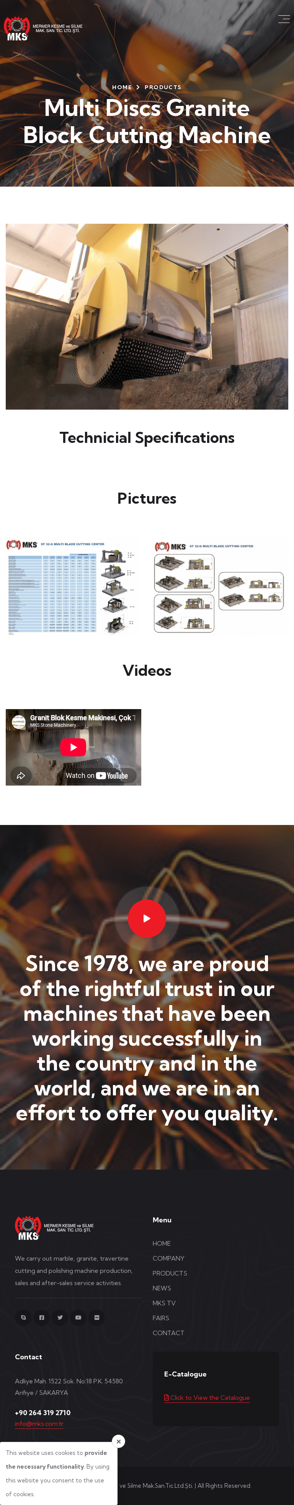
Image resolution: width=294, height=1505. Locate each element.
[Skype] (23, 1318)
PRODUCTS (170, 1273)
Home (122, 87)
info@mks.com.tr (39, 1423)
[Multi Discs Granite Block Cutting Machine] (73, 586)
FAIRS (161, 1318)
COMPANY (169, 1258)
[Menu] (284, 19)
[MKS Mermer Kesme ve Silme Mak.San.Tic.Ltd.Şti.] (49, 27)
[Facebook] (41, 1318)
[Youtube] (78, 1318)
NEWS (162, 1288)
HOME (162, 1243)
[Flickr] (96, 1318)
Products (163, 87)
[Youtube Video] (147, 919)
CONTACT (169, 1333)
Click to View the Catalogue (209, 1397)
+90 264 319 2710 (42, 1413)
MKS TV (164, 1303)
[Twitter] (60, 1318)
